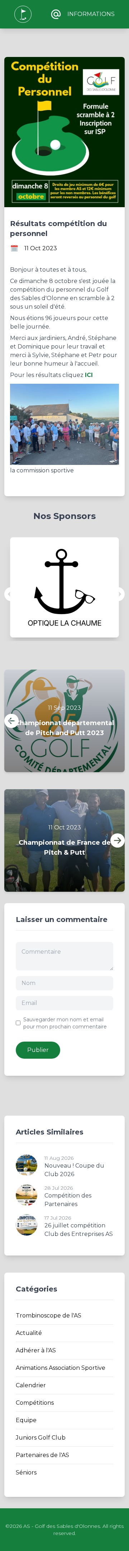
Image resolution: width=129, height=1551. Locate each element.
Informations (91, 14)
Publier (38, 1050)
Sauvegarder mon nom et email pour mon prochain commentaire (65, 1023)
